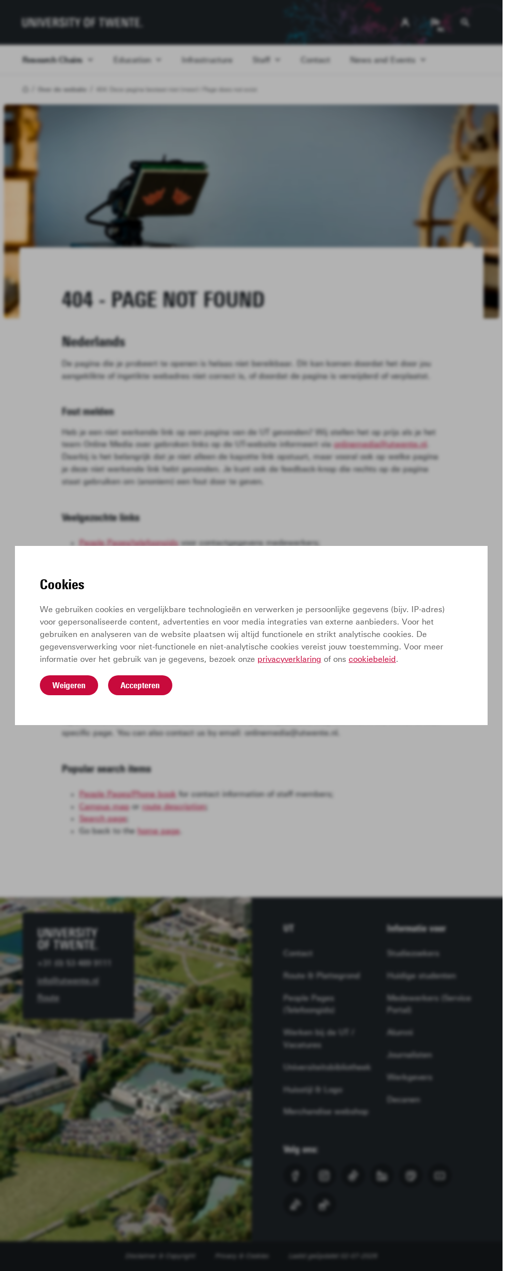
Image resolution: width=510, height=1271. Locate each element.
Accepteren (140, 685)
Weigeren (69, 685)
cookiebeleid (372, 659)
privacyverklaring (289, 659)
